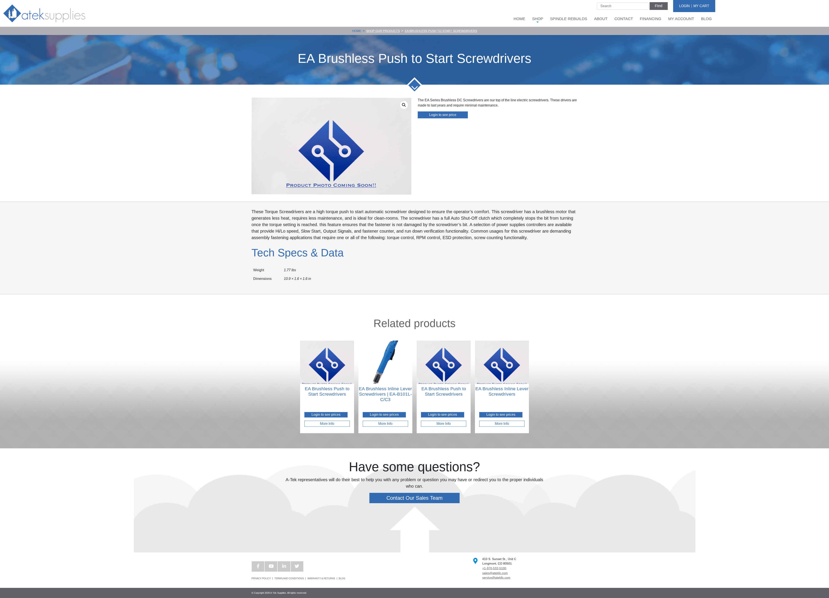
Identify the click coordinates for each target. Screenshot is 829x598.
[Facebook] (258, 566)
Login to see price (442, 115)
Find (658, 6)
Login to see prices (326, 414)
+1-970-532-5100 (494, 568)
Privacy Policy (261, 578)
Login (684, 6)
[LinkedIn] (284, 566)
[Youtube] (271, 566)
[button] (404, 105)
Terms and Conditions (289, 578)
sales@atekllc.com (495, 573)
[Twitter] (297, 566)
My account (681, 19)
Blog (706, 19)
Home (519, 19)
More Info (327, 423)
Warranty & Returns (321, 578)
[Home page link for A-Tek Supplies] (44, 13)
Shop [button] (537, 19)
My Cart (701, 6)
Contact (623, 19)
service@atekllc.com (496, 577)
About (601, 19)
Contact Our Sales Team (414, 498)
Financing (650, 19)
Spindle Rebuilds (568, 19)
